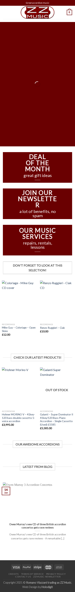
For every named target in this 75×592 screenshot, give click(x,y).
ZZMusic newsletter (47, 576)
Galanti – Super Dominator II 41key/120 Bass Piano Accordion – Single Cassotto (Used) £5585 (56, 419)
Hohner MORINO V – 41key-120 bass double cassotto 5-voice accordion (18, 418)
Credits (13, 573)
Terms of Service (32, 573)
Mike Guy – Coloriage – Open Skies (19, 329)
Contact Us (23, 576)
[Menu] (5, 12)
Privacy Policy (56, 573)
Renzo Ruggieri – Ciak (52, 327)
